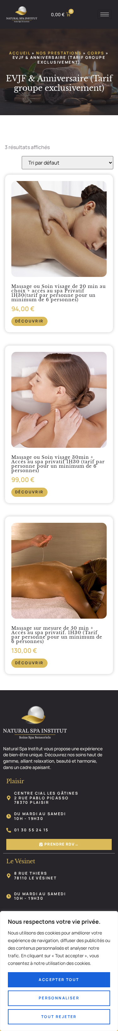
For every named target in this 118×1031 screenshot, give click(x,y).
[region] (59, 971)
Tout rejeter (59, 1016)
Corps (95, 53)
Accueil (19, 53)
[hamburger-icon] (105, 14)
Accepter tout (59, 979)
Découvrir (29, 321)
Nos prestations (59, 53)
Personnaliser (59, 998)
